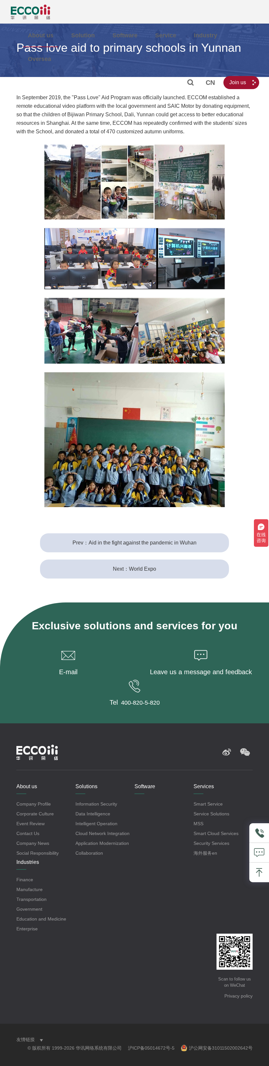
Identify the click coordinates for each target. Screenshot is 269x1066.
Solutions (86, 786)
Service (165, 35)
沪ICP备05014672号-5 (151, 1048)
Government (29, 909)
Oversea (39, 59)
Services (204, 786)
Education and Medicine (41, 919)
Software (125, 35)
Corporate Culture (35, 813)
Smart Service (208, 804)
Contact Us (27, 833)
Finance (24, 879)
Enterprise (27, 928)
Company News (32, 843)
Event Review (30, 823)
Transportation (31, 899)
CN (210, 82)
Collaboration (89, 853)
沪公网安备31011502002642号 (221, 1048)
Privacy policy (238, 996)
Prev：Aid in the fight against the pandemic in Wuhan (134, 542)
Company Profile (33, 804)
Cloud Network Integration (102, 833)
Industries (27, 862)
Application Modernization (102, 843)
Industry (205, 35)
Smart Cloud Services (216, 833)
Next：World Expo (134, 569)
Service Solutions (211, 813)
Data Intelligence (92, 813)
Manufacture (29, 889)
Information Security (96, 804)
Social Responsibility (37, 853)
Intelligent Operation (96, 823)
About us (40, 35)
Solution (83, 35)
